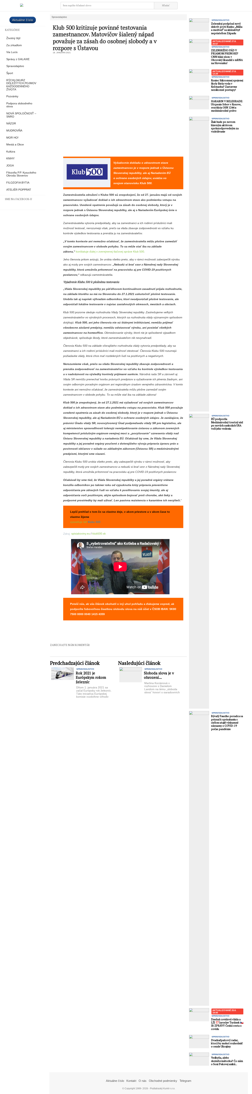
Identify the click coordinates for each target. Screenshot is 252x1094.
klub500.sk (99, 533)
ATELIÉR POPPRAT (18, 189)
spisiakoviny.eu (80, 533)
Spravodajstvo (15, 66)
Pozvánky (12, 96)
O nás (142, 1080)
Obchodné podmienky (163, 1080)
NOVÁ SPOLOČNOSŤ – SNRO (21, 115)
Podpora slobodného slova (19, 105)
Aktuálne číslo (22, 20)
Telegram (185, 1080)
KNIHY (10, 158)
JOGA (10, 165)
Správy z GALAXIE (18, 59)
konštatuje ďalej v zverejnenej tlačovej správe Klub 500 (110, 251)
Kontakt (131, 1080)
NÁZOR (11, 123)
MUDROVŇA (14, 130)
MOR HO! (12, 137)
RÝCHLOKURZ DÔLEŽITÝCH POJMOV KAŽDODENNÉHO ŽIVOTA (21, 85)
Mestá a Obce (15, 144)
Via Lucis (12, 52)
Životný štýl (13, 38)
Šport (9, 73)
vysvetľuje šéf (78, 522)
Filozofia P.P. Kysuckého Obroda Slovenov (21, 174)
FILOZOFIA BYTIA (17, 182)
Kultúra (10, 151)
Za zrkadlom (14, 45)
